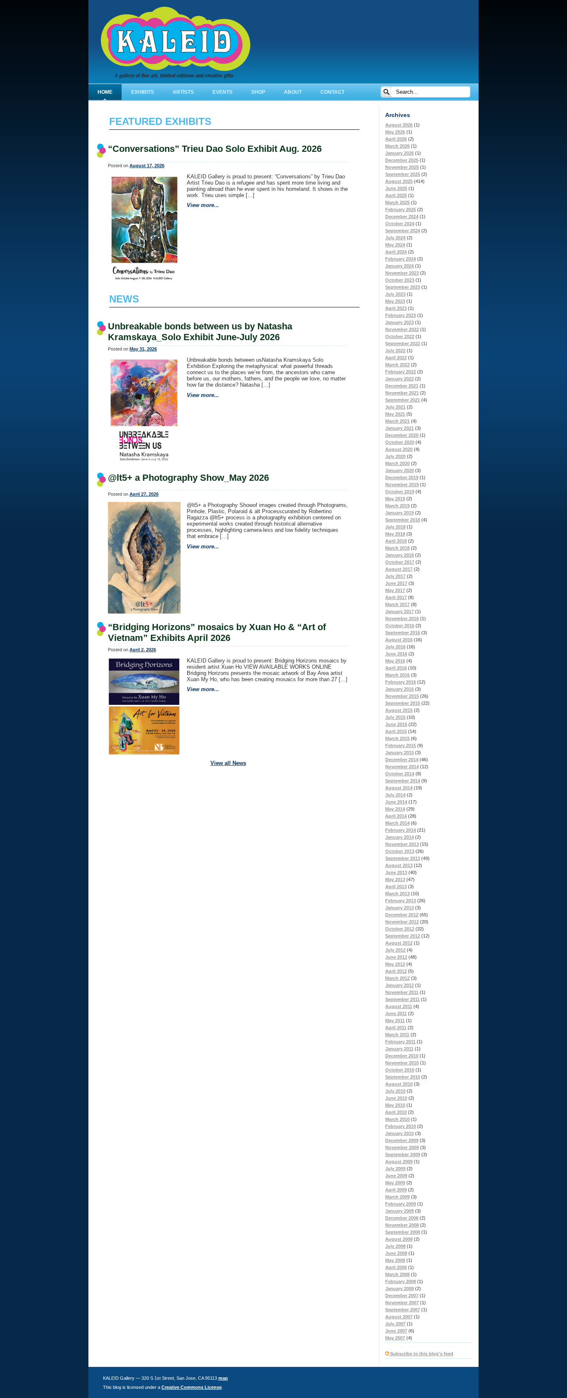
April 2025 (396, 195)
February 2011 (400, 1041)
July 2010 (395, 1091)
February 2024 (400, 258)
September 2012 (402, 935)
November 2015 (402, 696)
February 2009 (400, 1203)
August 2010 (399, 1083)
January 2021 (399, 428)
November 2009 (402, 1147)
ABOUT (293, 92)
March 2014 (397, 823)
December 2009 (401, 1140)
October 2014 (399, 773)
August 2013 (399, 865)
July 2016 (395, 646)
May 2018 (395, 533)
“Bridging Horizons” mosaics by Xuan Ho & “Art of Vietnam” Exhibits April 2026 (217, 632)
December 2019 (401, 477)
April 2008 (396, 1267)
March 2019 (397, 505)
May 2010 (395, 1105)
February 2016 (400, 682)
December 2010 (401, 1055)
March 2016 (397, 674)
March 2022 (397, 364)
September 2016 (402, 632)
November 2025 (402, 167)
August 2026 (399, 124)
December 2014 (401, 759)
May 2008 (395, 1260)
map (223, 1378)
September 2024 (402, 230)
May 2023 (395, 301)
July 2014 (395, 794)
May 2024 (395, 244)
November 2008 (402, 1225)
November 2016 (402, 618)
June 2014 (396, 801)
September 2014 (402, 780)
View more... (203, 205)
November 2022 (402, 329)
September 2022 (402, 343)
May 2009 (395, 1182)
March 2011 (397, 1034)
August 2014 (399, 787)
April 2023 (396, 308)
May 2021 (395, 414)
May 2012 (395, 964)
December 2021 (401, 385)
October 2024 (399, 223)
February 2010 (400, 1126)
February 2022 (400, 371)
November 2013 (402, 844)
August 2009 (399, 1161)
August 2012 (399, 942)
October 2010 (399, 1069)
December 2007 (401, 1295)
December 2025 (401, 160)
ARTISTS (183, 92)
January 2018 (399, 555)
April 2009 (396, 1189)
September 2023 (402, 287)
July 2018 (395, 526)
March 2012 (397, 978)
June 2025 (396, 188)
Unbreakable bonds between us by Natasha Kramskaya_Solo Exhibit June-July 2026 (200, 331)
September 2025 (402, 174)
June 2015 (396, 724)
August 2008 (399, 1239)
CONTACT (332, 92)
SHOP (258, 92)
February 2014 (400, 830)
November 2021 (402, 392)
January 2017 (399, 611)
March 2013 (397, 893)
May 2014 (395, 808)
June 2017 (396, 583)
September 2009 (402, 1154)
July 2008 (395, 1246)
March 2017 (397, 604)
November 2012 (402, 921)
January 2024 (399, 265)
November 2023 (402, 272)
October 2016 (399, 625)
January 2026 (399, 153)
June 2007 (396, 1330)
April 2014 (396, 815)
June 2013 (396, 872)
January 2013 (399, 907)
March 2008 (397, 1274)
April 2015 (396, 731)
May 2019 (395, 498)
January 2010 (399, 1133)
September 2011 (402, 999)
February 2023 (400, 315)
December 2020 (401, 435)
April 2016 (396, 667)
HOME (105, 92)
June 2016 (396, 653)
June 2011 (396, 1013)
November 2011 (401, 992)
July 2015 (395, 717)
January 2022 (399, 378)
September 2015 (402, 703)
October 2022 (399, 336)
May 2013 (395, 879)
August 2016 (399, 639)
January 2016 (399, 689)
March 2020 (397, 463)
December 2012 (401, 914)
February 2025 (400, 209)
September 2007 (402, 1309)
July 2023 (395, 294)
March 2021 (397, 421)
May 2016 (395, 660)
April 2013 (396, 886)
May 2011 (395, 1020)
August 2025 (399, 181)
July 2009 (395, 1168)
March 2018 (397, 548)
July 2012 (395, 949)
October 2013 (399, 851)
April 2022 (396, 357)
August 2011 (398, 1006)
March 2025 (397, 202)
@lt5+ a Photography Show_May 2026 (188, 477)
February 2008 (400, 1281)
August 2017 (399, 569)
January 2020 (399, 470)
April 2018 (396, 540)
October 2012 (399, 928)
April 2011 (395, 1027)
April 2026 (396, 138)
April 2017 (396, 597)
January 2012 (399, 985)
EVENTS (222, 92)
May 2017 (395, 590)
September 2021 (402, 399)
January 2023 (399, 322)
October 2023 (399, 280)
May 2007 (395, 1337)
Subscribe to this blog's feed (421, 1353)
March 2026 (397, 146)
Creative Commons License (191, 1387)
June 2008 (396, 1253)
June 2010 (396, 1098)
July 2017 (395, 576)
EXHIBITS (142, 92)
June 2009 (396, 1175)
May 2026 (395, 131)
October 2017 (399, 562)
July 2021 (395, 406)
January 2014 (399, 837)
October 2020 (399, 442)
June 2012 (396, 957)
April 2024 (396, 251)
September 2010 (402, 1076)
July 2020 (395, 456)
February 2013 (400, 900)
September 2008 (402, 1232)
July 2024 (395, 237)
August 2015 (399, 710)
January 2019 (399, 512)
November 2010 (402, 1062)
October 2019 (399, 491)
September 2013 (402, 858)
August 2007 (399, 1316)
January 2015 (399, 752)
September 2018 (402, 519)
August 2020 (399, 449)
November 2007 (402, 1302)
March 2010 (397, 1119)
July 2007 (395, 1323)
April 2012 (396, 971)
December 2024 (401, 216)
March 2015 (397, 738)
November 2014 (402, 766)
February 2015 (400, 745)
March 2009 (397, 1196)
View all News (228, 763)
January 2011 (399, 1048)
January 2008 (399, 1288)
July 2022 (395, 350)
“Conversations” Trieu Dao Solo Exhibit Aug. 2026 (215, 149)
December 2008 (401, 1217)
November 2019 (402, 484)
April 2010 (396, 1112)
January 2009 (399, 1210)
